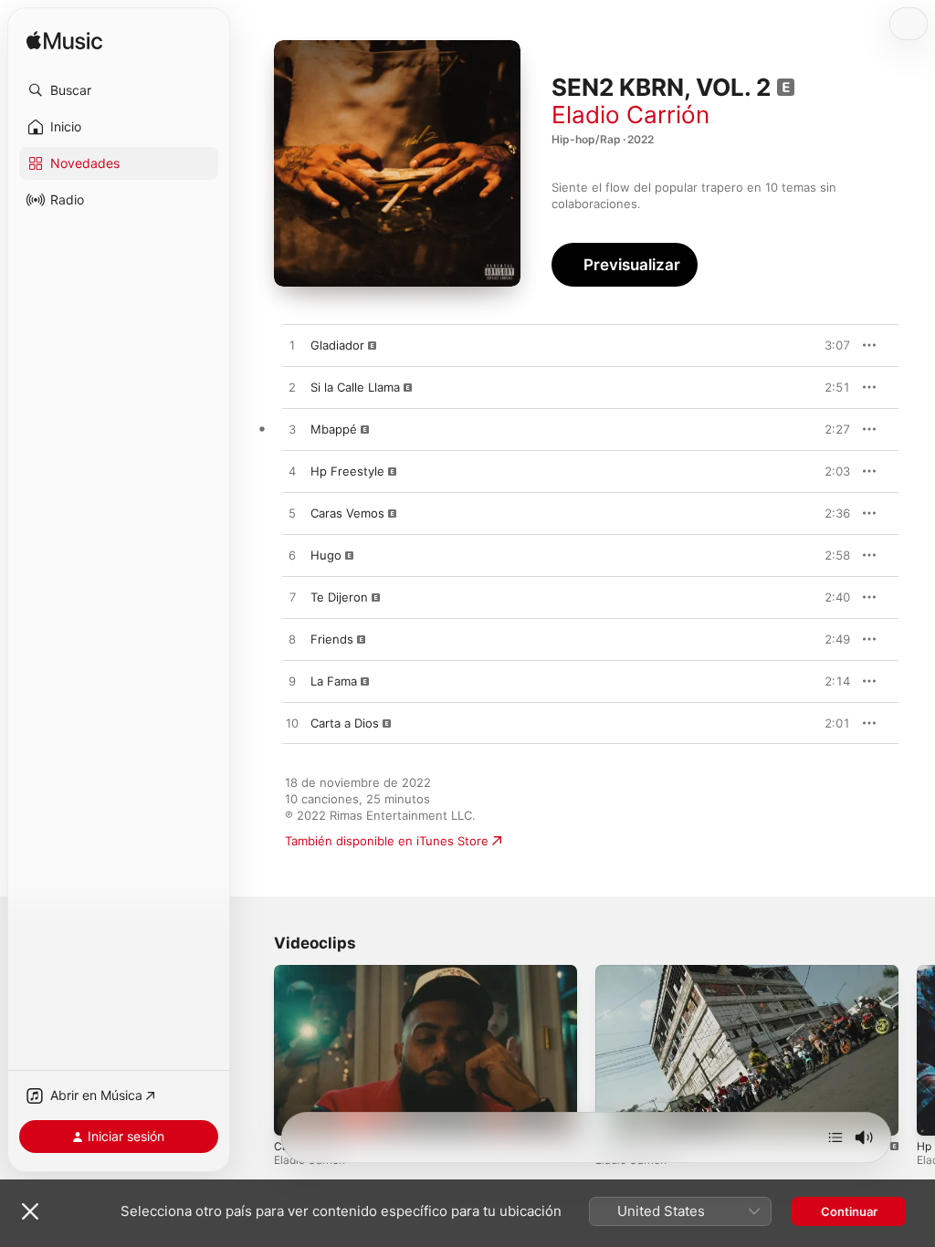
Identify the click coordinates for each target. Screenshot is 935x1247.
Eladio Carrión (630, 114)
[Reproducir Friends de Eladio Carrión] (292, 640)
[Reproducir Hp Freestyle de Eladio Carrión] (292, 472)
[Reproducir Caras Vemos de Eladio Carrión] (292, 514)
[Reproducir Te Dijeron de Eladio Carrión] (292, 598)
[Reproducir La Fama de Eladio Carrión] (292, 682)
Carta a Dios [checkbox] (344, 723)
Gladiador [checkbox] (337, 345)
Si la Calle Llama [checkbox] (355, 387)
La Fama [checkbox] (333, 681)
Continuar (849, 1211)
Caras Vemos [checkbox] (347, 513)
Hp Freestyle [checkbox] (347, 471)
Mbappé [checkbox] (333, 429)
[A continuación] (835, 1137)
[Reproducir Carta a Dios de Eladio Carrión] (292, 724)
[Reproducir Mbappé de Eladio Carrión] (292, 430)
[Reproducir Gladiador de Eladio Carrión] (292, 346)
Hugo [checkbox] (325, 555)
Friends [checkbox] (331, 639)
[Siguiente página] (917, 1050)
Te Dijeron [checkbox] (339, 597)
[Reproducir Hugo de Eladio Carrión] (292, 556)
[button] (118, 90)
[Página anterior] (255, 1050)
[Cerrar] (30, 1211)
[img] (64, 41)
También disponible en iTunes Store (387, 840)
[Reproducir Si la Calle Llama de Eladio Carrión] (292, 388)
